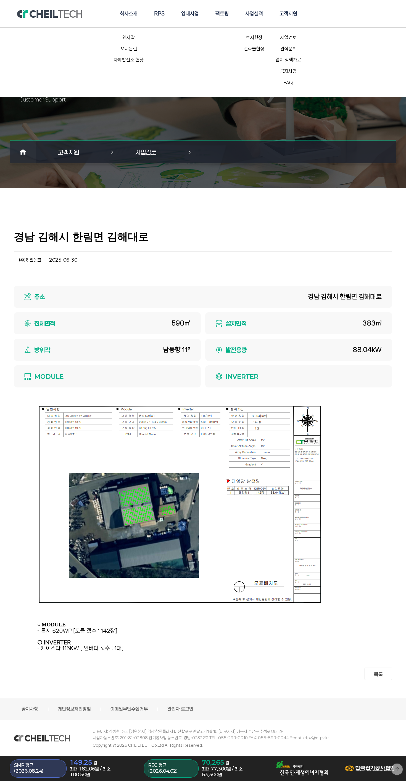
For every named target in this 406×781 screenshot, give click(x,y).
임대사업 (190, 13)
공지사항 (30, 708)
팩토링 (222, 13)
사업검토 (145, 152)
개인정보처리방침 (74, 708)
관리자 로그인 (180, 708)
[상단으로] (397, 769)
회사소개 (129, 13)
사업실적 (254, 13)
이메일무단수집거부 (129, 708)
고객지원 (288, 13)
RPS (159, 13)
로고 (50, 13)
